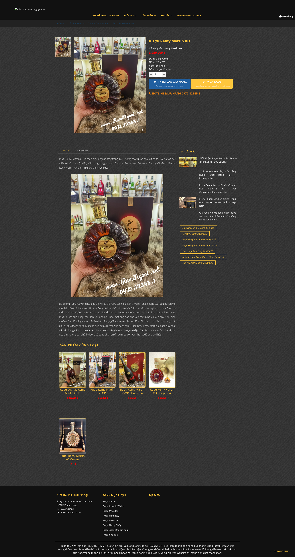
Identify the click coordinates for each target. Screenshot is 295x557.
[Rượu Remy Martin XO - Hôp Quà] (162, 370)
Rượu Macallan (110, 510)
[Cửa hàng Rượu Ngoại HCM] (30, 9)
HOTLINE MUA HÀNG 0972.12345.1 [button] (175, 93)
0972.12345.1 (67, 508)
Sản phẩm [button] (148, 15)
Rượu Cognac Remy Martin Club (72, 391)
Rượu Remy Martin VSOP (102, 391)
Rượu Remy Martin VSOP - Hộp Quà (132, 391)
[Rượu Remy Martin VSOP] (102, 370)
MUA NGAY (213, 83)
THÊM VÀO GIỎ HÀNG (171, 83)
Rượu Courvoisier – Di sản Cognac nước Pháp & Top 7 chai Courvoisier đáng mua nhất (217, 188)
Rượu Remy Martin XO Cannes (73, 457)
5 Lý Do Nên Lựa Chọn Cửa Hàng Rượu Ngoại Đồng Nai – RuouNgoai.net (217, 175)
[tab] (66, 151)
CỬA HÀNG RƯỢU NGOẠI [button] (105, 15)
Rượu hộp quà (110, 534)
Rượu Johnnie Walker (114, 506)
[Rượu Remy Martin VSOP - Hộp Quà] (132, 370)
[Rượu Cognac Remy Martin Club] (72, 370)
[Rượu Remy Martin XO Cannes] (72, 436)
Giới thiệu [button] (130, 15)
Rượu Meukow (110, 520)
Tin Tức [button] (165, 15)
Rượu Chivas (109, 501)
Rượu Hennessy (111, 515)
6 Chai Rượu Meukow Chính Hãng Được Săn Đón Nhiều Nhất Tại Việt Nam (217, 202)
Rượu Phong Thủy (112, 525)
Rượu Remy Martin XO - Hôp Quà (162, 391)
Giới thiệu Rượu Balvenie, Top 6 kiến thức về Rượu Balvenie (218, 160)
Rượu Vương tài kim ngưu (116, 529)
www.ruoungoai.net (71, 512)
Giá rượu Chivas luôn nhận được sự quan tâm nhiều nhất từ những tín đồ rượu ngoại (217, 216)
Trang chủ (63, 23)
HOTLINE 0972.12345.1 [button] (189, 15)
